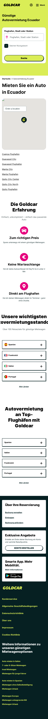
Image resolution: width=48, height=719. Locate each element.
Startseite (6, 79)
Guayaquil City (9, 159)
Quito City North (10, 184)
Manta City (7, 169)
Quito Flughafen (9, 189)
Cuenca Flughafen (10, 154)
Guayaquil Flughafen (12, 164)
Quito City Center (10, 179)
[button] (24, 120)
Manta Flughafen (10, 174)
